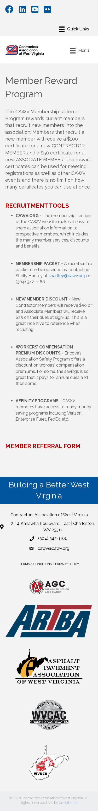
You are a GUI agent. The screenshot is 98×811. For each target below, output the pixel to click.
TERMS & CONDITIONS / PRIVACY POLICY (49, 564)
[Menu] (74, 29)
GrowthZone (68, 803)
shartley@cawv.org (67, 275)
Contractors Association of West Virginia (49, 514)
